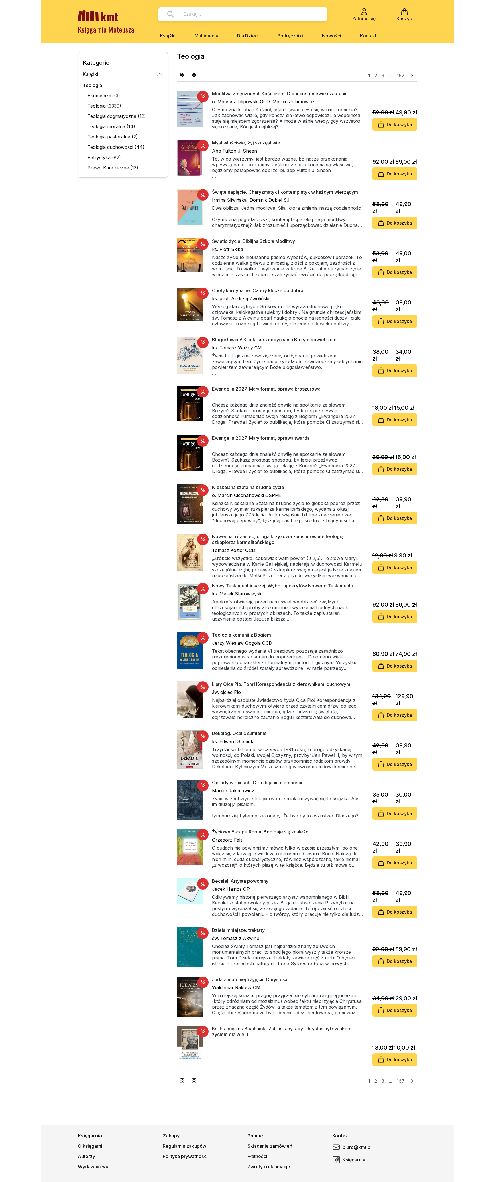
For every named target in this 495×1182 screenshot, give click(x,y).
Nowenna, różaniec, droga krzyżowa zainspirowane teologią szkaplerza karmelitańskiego (277, 539)
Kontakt (368, 36)
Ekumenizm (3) (103, 95)
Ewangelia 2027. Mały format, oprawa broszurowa (266, 389)
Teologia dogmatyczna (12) (116, 116)
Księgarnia (354, 1160)
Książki (168, 36)
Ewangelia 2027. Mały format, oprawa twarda (261, 438)
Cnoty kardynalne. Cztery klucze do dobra (257, 290)
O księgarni (90, 1146)
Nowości (331, 36)
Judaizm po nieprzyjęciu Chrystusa (249, 979)
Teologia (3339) (104, 106)
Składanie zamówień (269, 1146)
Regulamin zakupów (184, 1146)
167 (400, 75)
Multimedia (206, 36)
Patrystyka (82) (104, 157)
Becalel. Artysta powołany (240, 881)
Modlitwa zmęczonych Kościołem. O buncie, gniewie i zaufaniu (280, 93)
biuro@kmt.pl (357, 1147)
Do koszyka (399, 124)
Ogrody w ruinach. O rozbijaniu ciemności (257, 782)
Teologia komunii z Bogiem (241, 635)
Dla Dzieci (248, 36)
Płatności (257, 1156)
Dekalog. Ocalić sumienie (239, 733)
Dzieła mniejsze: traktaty (238, 930)
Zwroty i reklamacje (268, 1166)
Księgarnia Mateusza (106, 29)
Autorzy (86, 1156)
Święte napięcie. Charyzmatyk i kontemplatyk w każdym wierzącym (285, 192)
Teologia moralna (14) (111, 126)
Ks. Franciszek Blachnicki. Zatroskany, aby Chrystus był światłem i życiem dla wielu (283, 1031)
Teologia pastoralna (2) (112, 137)
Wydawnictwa (93, 1166)
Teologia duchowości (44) (115, 147)
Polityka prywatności (185, 1156)
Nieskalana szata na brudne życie (248, 487)
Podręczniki (290, 36)
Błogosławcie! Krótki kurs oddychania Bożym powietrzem (274, 339)
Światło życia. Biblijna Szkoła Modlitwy (253, 241)
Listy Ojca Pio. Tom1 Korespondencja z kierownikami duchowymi (281, 684)
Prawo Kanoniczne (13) (112, 168)
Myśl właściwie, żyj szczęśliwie (246, 143)
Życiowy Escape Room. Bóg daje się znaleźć (260, 832)
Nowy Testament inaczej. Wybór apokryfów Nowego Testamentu (282, 586)
